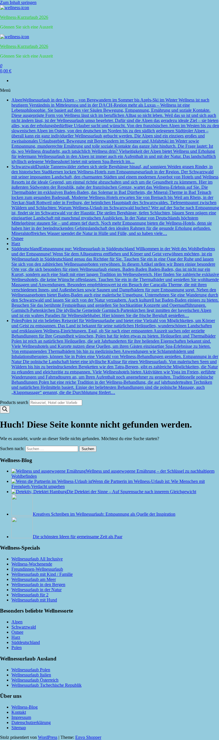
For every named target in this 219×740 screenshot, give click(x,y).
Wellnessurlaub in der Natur (36, 589)
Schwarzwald (115, 200)
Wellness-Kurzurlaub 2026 (24, 17)
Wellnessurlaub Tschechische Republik (46, 685)
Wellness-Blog (24, 707)
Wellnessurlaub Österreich (34, 680)
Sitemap (18, 727)
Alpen (115, 130)
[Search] (5, 409)
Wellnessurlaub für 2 (29, 594)
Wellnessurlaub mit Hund (34, 599)
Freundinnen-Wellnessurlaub (37, 569)
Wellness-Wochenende (31, 564)
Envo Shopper (88, 737)
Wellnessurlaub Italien (31, 674)
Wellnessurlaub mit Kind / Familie (42, 574)
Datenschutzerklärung (31, 722)
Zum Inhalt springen (18, 2)
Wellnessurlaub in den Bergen (38, 584)
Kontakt (18, 712)
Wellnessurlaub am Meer (33, 579)
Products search (14, 402)
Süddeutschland (115, 282)
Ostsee (17, 238)
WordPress (47, 737)
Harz (15, 243)
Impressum (21, 717)
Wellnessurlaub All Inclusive (37, 558)
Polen (114, 356)
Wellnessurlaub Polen (30, 669)
